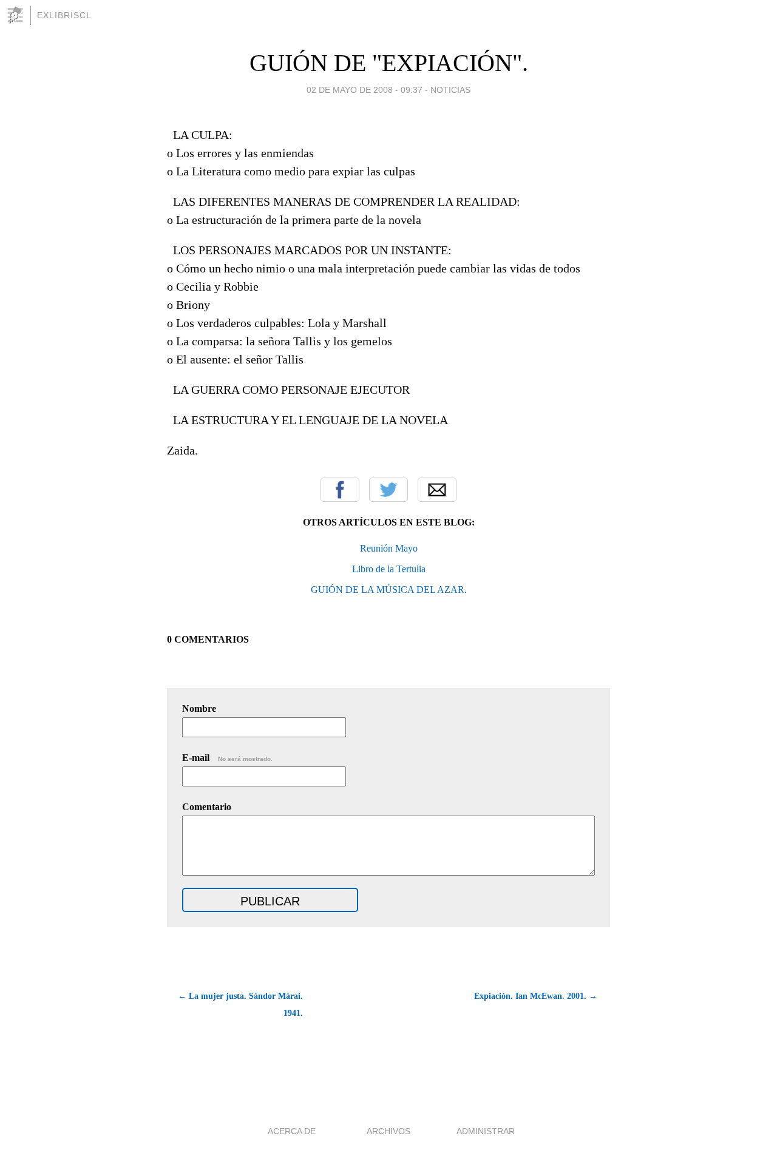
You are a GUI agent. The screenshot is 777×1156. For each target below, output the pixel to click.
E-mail (227, 757)
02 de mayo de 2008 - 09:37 (364, 90)
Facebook (340, 490)
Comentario (206, 807)
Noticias (450, 90)
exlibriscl (64, 15)
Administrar (485, 1131)
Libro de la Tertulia (389, 569)
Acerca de (292, 1131)
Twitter (388, 490)
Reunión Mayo (389, 548)
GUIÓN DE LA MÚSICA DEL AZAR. (389, 589)
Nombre (199, 708)
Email (437, 490)
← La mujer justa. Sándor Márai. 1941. (240, 1005)
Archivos (388, 1131)
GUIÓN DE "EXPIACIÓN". (388, 62)
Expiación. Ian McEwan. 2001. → (535, 996)
